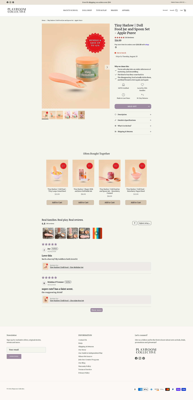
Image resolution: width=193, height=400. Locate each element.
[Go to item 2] (60, 233)
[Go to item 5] (96, 233)
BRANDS (114, 10)
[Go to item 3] (72, 233)
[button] (120, 38)
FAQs (80, 343)
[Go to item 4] (84, 233)
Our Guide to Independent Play (90, 353)
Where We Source (85, 356)
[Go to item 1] (48, 233)
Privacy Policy (83, 373)
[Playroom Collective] (17, 10)
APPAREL (126, 10)
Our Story (82, 350)
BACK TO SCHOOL (70, 10)
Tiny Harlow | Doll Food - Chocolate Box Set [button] (67, 301)
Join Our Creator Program (88, 360)
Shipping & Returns (86, 347)
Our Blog (81, 363)
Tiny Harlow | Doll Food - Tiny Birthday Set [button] (66, 267)
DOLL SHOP (87, 10)
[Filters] (134, 223)
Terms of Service (85, 370)
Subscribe (14, 356)
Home (44, 20)
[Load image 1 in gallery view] (76, 66)
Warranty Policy (84, 366)
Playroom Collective (18, 389)
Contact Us (82, 340)
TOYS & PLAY (101, 10)
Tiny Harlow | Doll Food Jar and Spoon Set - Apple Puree (64, 20)
